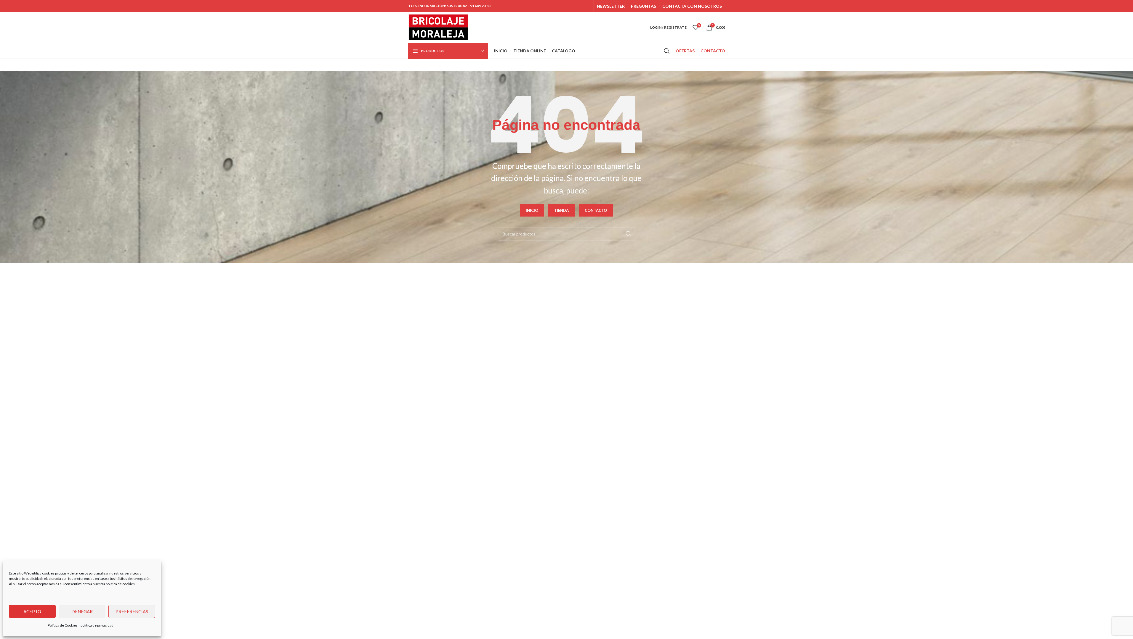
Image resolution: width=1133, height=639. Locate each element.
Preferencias (132, 611)
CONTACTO (596, 210)
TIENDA (561, 210)
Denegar (82, 611)
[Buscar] (667, 51)
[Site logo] (438, 27)
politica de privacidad (97, 625)
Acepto (32, 611)
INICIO (532, 210)
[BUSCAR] (628, 234)
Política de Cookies (63, 625)
